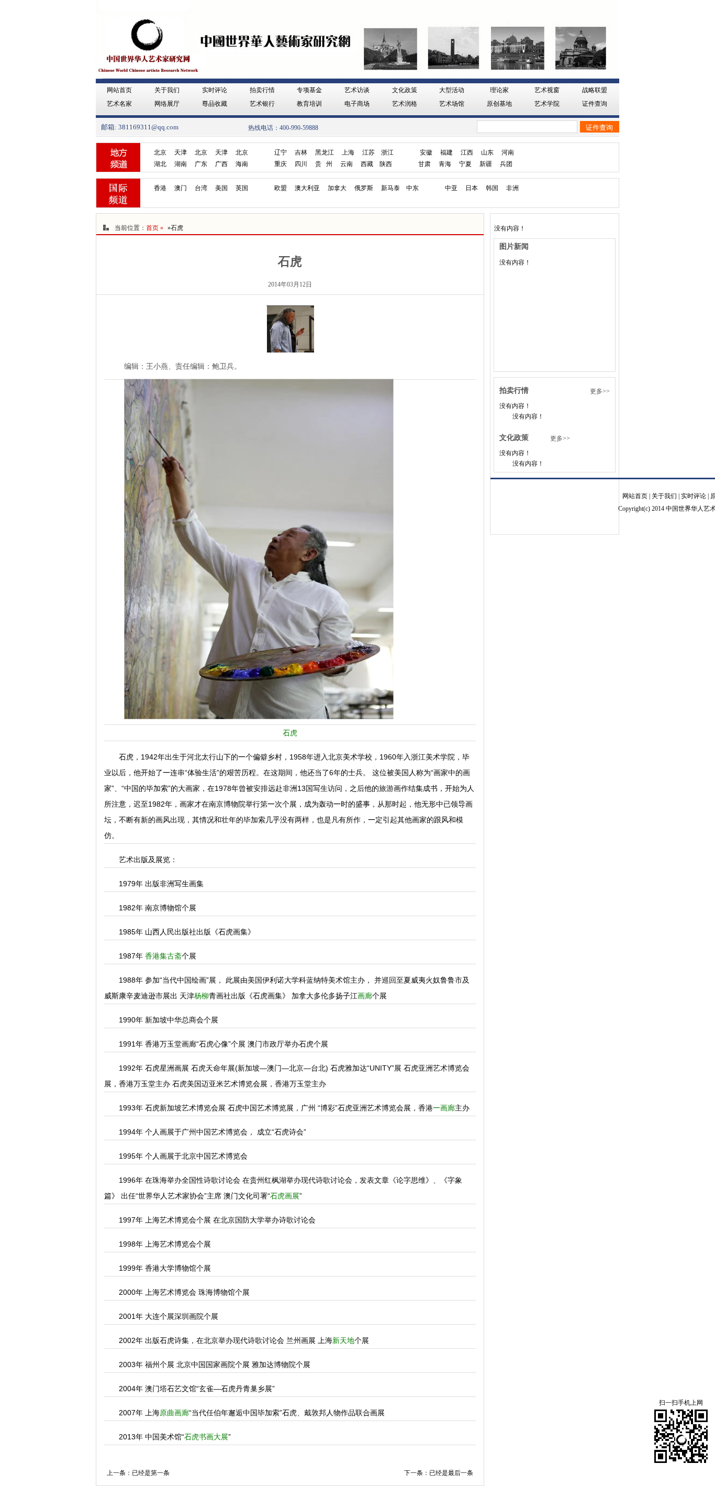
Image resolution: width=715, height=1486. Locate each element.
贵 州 (323, 164)
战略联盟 (594, 90)
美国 (221, 188)
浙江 (387, 152)
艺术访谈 (357, 90)
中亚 (451, 188)
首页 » (154, 228)
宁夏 (465, 164)
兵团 (506, 164)
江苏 (368, 152)
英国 (242, 188)
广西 (221, 164)
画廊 (365, 996)
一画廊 (444, 1108)
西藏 (367, 164)
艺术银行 (262, 103)
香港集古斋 (163, 956)
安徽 (426, 152)
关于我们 (167, 90)
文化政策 (404, 90)
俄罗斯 (363, 188)
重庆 (280, 164)
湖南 (180, 164)
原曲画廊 (174, 1412)
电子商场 (357, 103)
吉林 (301, 152)
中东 (412, 188)
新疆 (485, 164)
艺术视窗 (547, 90)
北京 (160, 152)
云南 (346, 164)
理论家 (499, 90)
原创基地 (499, 103)
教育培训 (309, 103)
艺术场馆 (451, 103)
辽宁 (280, 152)
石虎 (290, 733)
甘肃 (424, 164)
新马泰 (390, 188)
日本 (471, 188)
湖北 (160, 164)
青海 (445, 164)
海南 (242, 164)
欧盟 (280, 188)
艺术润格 (404, 103)
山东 (487, 152)
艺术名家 (119, 103)
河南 (507, 152)
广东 (201, 164)
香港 (160, 188)
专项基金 (309, 90)
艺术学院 (547, 103)
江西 (467, 152)
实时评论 (214, 90)
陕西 (385, 164)
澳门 (180, 188)
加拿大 (337, 188)
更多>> (600, 391)
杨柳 (201, 996)
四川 (301, 164)
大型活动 (451, 90)
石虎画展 (284, 1196)
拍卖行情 (262, 90)
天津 (180, 152)
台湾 (201, 188)
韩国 (492, 188)
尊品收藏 (214, 103)
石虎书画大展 (206, 1437)
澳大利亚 (307, 188)
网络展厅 (167, 103)
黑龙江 (324, 152)
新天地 (343, 1340)
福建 (446, 152)
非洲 (512, 188)
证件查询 (594, 103)
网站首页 (119, 90)
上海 (348, 152)
